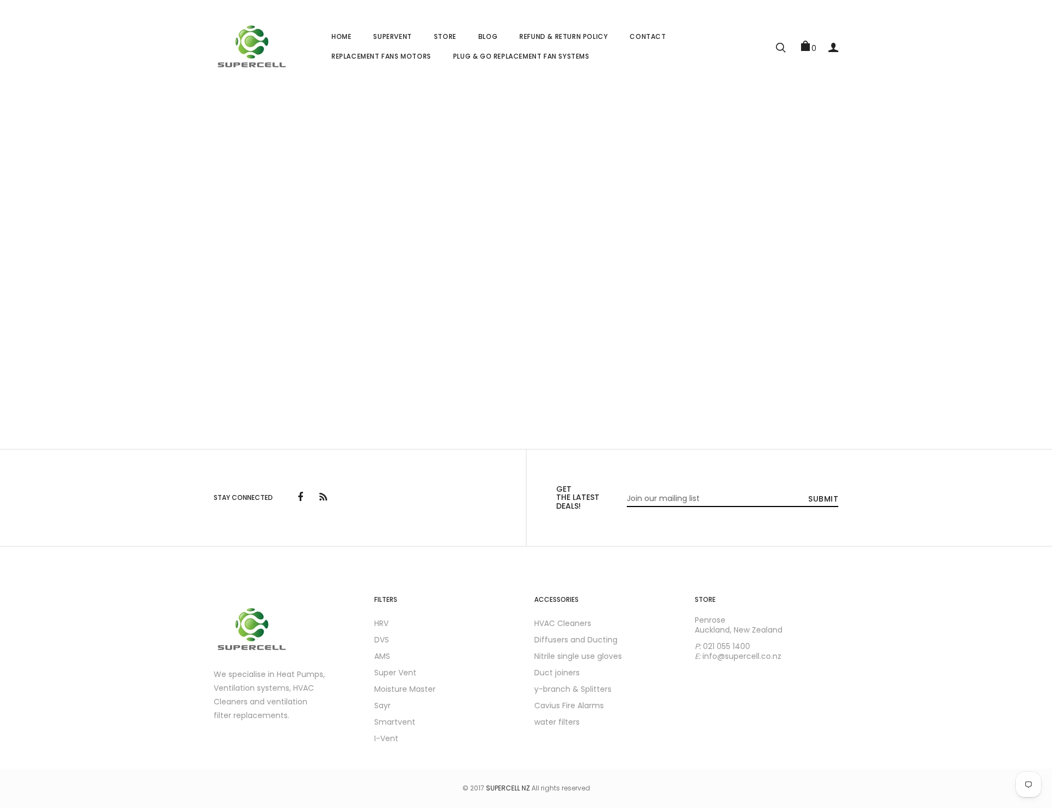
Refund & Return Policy (563, 36)
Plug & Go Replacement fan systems (521, 56)
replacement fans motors (381, 56)
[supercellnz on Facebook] (300, 497)
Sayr (382, 705)
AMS (382, 656)
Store (445, 36)
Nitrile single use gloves (578, 656)
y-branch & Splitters (572, 689)
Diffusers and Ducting (576, 639)
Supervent (392, 36)
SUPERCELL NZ (508, 788)
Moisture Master (405, 689)
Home (341, 36)
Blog (488, 36)
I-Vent (386, 738)
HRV (381, 623)
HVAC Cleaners (562, 623)
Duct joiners (557, 672)
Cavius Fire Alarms (569, 705)
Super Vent (395, 672)
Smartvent (394, 721)
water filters (557, 721)
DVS (381, 639)
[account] (833, 46)
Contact (648, 36)
